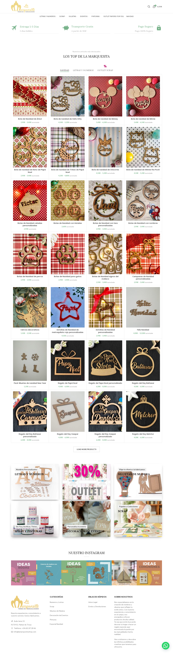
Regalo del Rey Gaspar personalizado (105, 435)
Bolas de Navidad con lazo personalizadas (105, 224)
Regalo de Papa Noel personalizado (105, 383)
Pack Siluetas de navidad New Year (30, 383)
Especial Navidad (56, 624)
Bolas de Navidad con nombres (143, 223)
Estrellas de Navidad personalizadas (105, 331)
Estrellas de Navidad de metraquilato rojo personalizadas (67, 331)
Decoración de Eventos (59, 615)
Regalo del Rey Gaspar (67, 434)
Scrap (52, 606)
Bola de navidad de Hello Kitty (68, 119)
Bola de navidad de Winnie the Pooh (143, 169)
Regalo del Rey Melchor (143, 434)
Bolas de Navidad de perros (30, 276)
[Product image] (105, 96)
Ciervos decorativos (30, 330)
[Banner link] (35, 482)
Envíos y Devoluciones (97, 606)
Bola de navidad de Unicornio (105, 169)
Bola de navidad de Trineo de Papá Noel (67, 170)
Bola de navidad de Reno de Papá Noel (30, 170)
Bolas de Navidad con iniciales (68, 223)
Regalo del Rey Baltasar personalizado (30, 435)
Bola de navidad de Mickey (105, 119)
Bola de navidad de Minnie (143, 119)
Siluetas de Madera (57, 611)
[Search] (148, 6)
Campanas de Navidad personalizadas (143, 277)
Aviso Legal (92, 602)
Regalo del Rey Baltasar (143, 383)
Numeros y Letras (57, 602)
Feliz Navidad (143, 330)
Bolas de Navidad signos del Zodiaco (105, 277)
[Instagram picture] (23, 573)
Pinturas (53, 620)
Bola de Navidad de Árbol (30, 119)
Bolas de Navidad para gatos (67, 276)
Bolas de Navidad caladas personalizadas (30, 224)
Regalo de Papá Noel (67, 383)
